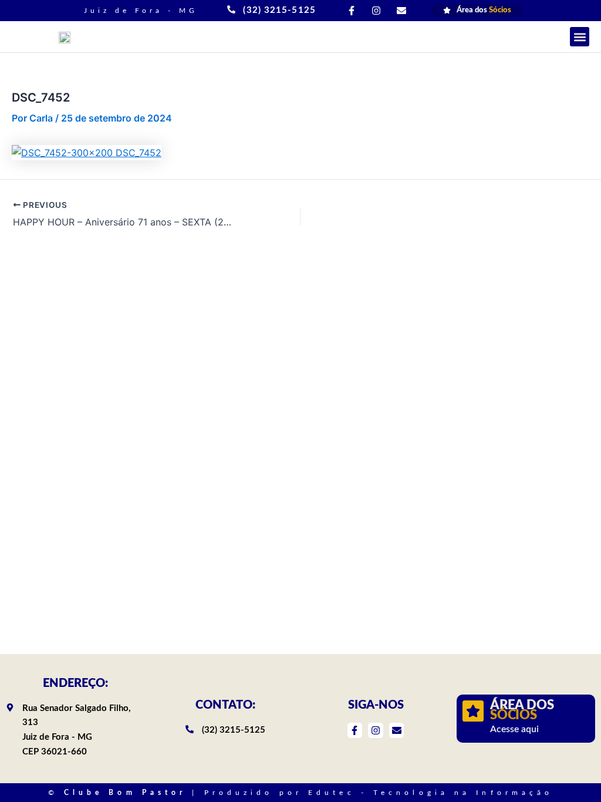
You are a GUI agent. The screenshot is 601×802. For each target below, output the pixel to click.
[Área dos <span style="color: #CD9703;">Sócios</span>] (473, 711)
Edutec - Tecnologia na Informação (430, 792)
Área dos (521, 710)
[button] (579, 36)
